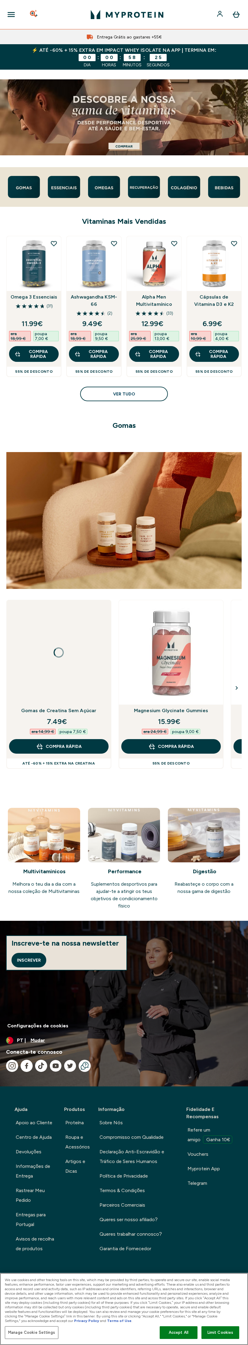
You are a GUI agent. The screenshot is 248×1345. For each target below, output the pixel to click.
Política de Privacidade (124, 1175)
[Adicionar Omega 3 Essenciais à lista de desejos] (54, 243)
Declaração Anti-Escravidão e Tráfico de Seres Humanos (132, 1156)
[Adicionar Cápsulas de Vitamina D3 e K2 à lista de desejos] (234, 243)
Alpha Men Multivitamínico (154, 300)
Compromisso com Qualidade (132, 1137)
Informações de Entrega (33, 1171)
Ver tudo (124, 394)
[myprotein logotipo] (127, 14)
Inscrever (29, 960)
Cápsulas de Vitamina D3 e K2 (214, 300)
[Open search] (34, 14)
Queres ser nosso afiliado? (129, 1219)
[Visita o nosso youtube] (56, 1066)
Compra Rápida (38, 354)
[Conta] (220, 14)
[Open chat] (85, 1066)
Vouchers (198, 1154)
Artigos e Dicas (75, 1166)
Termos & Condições (122, 1190)
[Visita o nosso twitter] (70, 1066)
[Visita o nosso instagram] (12, 1066)
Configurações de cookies (37, 1025)
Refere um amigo (209, 1134)
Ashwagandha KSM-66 (94, 300)
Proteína (74, 1122)
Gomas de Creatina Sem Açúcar (58, 710)
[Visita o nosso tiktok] (41, 1066)
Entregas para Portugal (31, 1219)
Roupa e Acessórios (77, 1142)
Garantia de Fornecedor (125, 1248)
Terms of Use (119, 1321)
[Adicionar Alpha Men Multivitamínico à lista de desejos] (174, 243)
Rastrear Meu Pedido (30, 1195)
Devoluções (28, 1151)
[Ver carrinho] (236, 14)
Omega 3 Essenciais (34, 296)
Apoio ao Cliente (34, 1122)
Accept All (178, 1332)
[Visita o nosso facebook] (27, 1066)
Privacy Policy (86, 1321)
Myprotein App (204, 1168)
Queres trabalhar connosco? (131, 1234)
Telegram (197, 1183)
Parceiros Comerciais (122, 1205)
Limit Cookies (220, 1332)
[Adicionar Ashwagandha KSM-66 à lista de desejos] (114, 243)
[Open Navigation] (11, 14)
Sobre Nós (111, 1122)
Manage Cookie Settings (31, 1332)
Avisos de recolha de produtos (35, 1243)
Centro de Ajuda (34, 1137)
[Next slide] (237, 688)
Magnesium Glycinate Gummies (171, 710)
